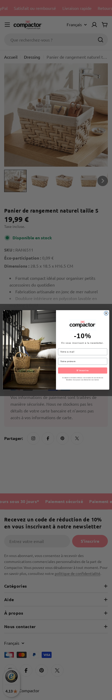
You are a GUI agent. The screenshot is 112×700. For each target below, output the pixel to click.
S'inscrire (83, 370)
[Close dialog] (106, 313)
